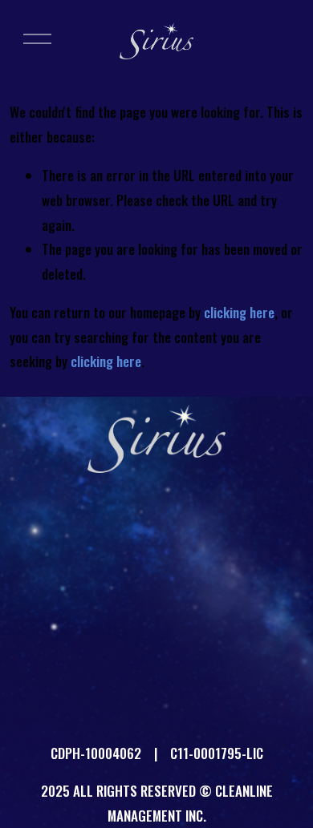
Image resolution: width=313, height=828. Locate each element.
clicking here (239, 312)
